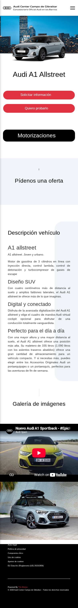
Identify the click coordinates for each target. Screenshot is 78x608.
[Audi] (39, 511)
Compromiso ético (15, 553)
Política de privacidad (17, 549)
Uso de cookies (14, 557)
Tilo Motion (23, 587)
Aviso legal (12, 545)
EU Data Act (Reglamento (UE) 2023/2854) (26, 566)
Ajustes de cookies (16, 562)
